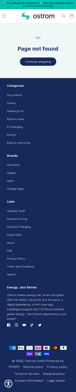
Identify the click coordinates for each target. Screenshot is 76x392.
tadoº (10, 180)
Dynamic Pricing (17, 218)
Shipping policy (54, 373)
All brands (13, 164)
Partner (11, 134)
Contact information (29, 380)
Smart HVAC (14, 234)
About (10, 242)
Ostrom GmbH (35, 361)
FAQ (9, 250)
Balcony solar (15, 118)
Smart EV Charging (19, 226)
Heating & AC (15, 111)
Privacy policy (57, 367)
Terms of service (26, 373)
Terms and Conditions (21, 266)
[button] (4, 16)
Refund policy (33, 367)
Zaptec (11, 172)
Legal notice (56, 380)
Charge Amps (15, 188)
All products (14, 95)
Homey (11, 102)
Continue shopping (38, 61)
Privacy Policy (16, 258)
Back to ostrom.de (18, 142)
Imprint (11, 274)
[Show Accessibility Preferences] (8, 383)
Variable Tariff (16, 210)
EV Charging (15, 126)
